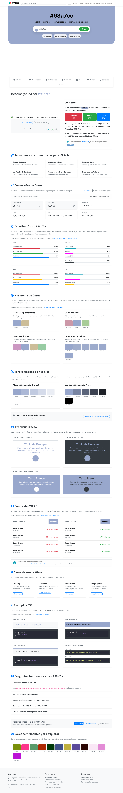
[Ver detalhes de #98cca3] (42, 347)
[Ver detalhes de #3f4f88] (59, 747)
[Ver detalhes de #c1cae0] (34, 392)
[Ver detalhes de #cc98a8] (69, 323)
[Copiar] (39, 205)
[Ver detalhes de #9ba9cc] (102, 347)
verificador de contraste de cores (39, 564)
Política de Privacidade (89, 782)
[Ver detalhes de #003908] (50, 747)
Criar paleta (69, 594)
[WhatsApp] (52, 129)
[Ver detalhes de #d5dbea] (42, 392)
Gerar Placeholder (42, 122)
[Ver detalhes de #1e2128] (102, 392)
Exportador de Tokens (42, 614)
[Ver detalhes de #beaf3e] (67, 747)
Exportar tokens (75, 36)
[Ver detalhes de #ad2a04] (42, 747)
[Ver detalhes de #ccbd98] (25, 323)
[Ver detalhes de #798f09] (17, 747)
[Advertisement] (61, 62)
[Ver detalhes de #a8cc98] (85, 323)
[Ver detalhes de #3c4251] (94, 392)
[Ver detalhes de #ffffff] (17, 401)
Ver (85, 29)
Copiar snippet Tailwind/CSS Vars (98, 196)
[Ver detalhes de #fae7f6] (93, 747)
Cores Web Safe (87, 777)
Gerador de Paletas (59, 238)
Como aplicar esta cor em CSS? (25, 682)
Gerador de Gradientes (53, 780)
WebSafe (85, 142)
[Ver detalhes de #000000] (69, 401)
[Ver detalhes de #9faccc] (85, 347)
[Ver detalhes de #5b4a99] (76, 747)
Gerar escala (18, 594)
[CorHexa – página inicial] (14, 3)
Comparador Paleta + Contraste (53, 307)
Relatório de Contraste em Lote (50, 515)
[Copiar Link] (56, 129)
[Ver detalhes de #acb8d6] (25, 392)
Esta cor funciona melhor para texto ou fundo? (30, 712)
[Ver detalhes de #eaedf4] (50, 392)
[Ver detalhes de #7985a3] (77, 392)
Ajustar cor (28, 122)
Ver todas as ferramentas (53, 787)
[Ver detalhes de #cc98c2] (17, 347)
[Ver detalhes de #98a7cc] (17, 323)
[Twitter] (48, 129)
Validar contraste (60, 36)
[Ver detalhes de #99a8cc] (69, 355)
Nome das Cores (87, 780)
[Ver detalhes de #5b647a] (85, 392)
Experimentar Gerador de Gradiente (96, 416)
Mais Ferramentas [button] (107, 3)
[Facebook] (45, 129)
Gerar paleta (47, 36)
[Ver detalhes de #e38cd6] (101, 747)
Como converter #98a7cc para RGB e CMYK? (30, 706)
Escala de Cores (72, 238)
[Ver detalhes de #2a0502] (84, 747)
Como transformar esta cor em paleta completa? (31, 700)
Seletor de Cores (51, 777)
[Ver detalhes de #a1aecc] (77, 347)
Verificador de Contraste (54, 782)
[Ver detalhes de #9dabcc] (94, 347)
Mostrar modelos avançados (102, 191)
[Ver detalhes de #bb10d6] (17, 756)
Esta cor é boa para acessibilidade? (26, 694)
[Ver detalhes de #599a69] (34, 747)
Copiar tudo (86, 191)
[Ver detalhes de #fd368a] (25, 747)
